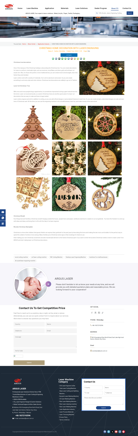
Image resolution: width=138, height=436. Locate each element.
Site (89, 51)
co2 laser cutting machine (39, 257)
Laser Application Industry (67, 409)
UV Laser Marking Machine (67, 399)
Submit (29, 363)
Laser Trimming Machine (66, 414)
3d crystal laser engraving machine (25, 260)
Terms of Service (64, 420)
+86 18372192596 (22, 415)
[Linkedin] (108, 431)
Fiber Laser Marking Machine (67, 401)
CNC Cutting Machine (56, 257)
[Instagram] (99, 312)
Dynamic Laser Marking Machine (69, 396)
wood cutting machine (21, 257)
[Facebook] (91, 312)
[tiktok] (102, 312)
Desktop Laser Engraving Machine (76, 257)
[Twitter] (112, 431)
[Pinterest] (123, 431)
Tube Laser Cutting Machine (67, 388)
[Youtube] (95, 312)
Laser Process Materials (66, 412)
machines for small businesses (98, 257)
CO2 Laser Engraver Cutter (67, 385)
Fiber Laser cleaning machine (68, 404)
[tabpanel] (69, 284)
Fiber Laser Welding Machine (67, 406)
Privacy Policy (63, 417)
